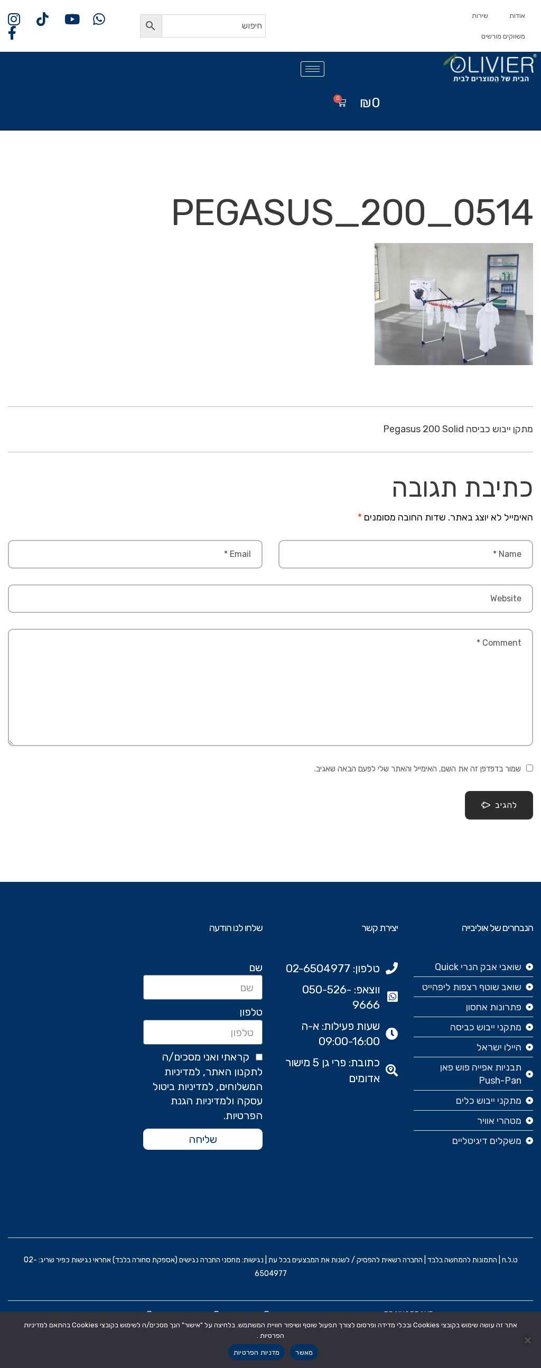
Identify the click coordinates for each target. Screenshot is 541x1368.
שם (256, 967)
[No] (528, 1340)
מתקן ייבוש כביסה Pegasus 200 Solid (458, 429)
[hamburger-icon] (312, 69)
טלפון (251, 1012)
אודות (517, 16)
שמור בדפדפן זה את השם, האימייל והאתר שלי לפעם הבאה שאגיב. (417, 769)
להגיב (506, 805)
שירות (480, 16)
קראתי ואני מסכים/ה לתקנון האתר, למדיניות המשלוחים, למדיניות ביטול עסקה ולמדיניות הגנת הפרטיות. (208, 1086)
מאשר (304, 1352)
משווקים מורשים (503, 36)
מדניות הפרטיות (257, 1352)
